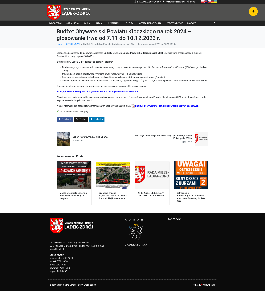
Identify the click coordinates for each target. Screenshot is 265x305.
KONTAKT (191, 23)
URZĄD (99, 23)
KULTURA (129, 23)
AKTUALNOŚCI (72, 23)
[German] (212, 1)
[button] (215, 23)
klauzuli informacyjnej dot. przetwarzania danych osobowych (166, 106)
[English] (205, 1)
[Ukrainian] (215, 1)
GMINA (87, 23)
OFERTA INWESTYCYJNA (150, 23)
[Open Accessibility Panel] (253, 11)
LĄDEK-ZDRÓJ (55, 23)
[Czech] (209, 1)
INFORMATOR (114, 23)
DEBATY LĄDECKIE (175, 23)
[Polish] (202, 1)
